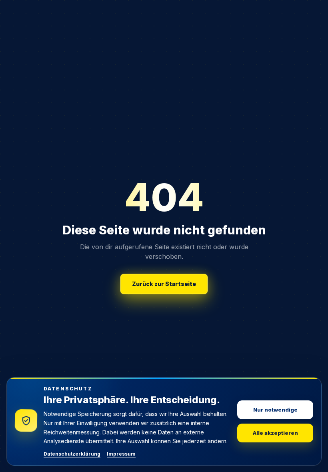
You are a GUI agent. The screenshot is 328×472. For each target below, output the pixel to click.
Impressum (121, 454)
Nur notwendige (275, 409)
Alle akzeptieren (275, 433)
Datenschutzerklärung (72, 454)
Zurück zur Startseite (164, 283)
